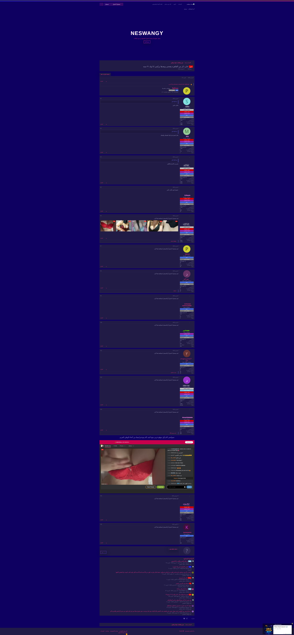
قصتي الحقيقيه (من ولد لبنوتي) (182, 566)
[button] (173, 549)
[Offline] (189, 99)
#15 (101, 524)
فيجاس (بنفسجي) (189, 631)
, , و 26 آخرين (179, 84)
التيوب (174, 4)
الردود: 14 (184, 77)
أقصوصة (189, 570)
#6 (100, 215)
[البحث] (101, 4)
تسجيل (185, 9)
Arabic (181, 631)
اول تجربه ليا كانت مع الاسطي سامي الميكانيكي (179, 600)
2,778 (181, 241)
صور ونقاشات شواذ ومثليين (185, 564)
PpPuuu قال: (174, 101)
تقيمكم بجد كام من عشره (183, 583)
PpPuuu (190, 69)
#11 (101, 350)
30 (180, 266)
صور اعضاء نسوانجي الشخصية (184, 586)
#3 (100, 128)
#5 (100, 187)
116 (181, 346)
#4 (100, 157)
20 (180, 373)
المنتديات (180, 4)
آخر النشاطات (191, 9)
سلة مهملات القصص (186, 575)
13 (180, 211)
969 (181, 520)
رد (106, 81)
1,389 (181, 124)
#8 (100, 271)
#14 (101, 495)
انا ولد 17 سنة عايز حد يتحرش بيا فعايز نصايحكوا (179, 605)
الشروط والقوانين (123, 631)
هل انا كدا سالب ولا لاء (184, 589)
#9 (100, 295)
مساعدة (107, 631)
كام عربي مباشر (168, 4)
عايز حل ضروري (185, 577)
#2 (100, 98)
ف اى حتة (182, 344)
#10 (101, 322)
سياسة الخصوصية (114, 631)
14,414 (181, 405)
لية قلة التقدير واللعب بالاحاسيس (181, 561)
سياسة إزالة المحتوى (123, 632)
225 (181, 433)
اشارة (101, 81)
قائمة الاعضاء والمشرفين (157, 4)
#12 (101, 377)
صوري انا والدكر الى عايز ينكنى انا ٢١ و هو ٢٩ (178, 594)
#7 (100, 246)
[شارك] (101, 78)
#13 (101, 409)
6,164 (181, 183)
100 (181, 543)
